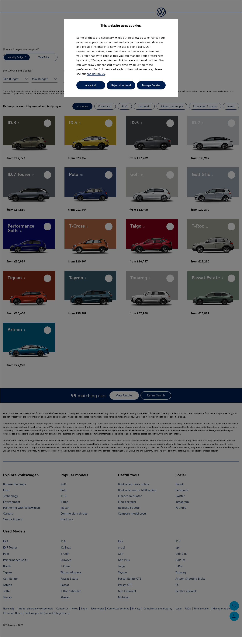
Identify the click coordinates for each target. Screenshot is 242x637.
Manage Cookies (151, 85)
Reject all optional (121, 85)
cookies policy (96, 74)
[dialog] (121, 318)
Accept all (90, 85)
